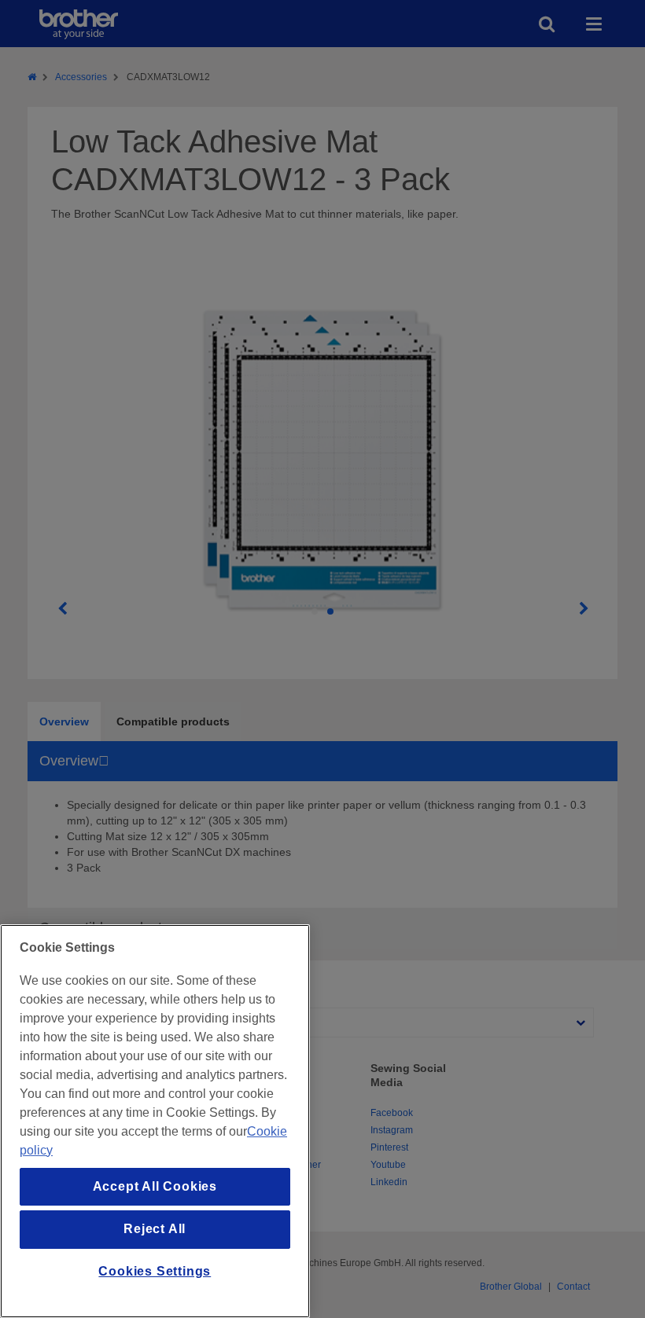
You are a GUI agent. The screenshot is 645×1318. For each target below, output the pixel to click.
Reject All (154, 1228)
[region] (155, 1121)
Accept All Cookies (155, 1186)
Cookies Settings (154, 1271)
